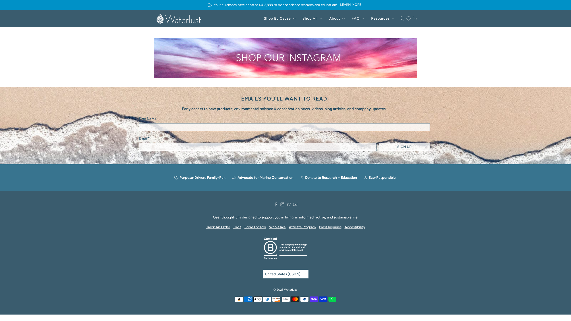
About (334, 18)
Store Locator (255, 227)
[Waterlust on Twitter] (289, 205)
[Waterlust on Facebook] (276, 205)
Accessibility (355, 227)
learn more (350, 5)
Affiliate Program (302, 227)
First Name (148, 119)
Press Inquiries (330, 227)
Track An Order (218, 227)
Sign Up (404, 147)
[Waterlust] (179, 18)
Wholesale (277, 227)
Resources (380, 18)
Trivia (237, 227)
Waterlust (290, 289)
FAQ (356, 18)
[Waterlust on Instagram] (282, 205)
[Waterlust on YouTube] (295, 205)
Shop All (310, 18)
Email (144, 138)
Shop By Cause (277, 18)
